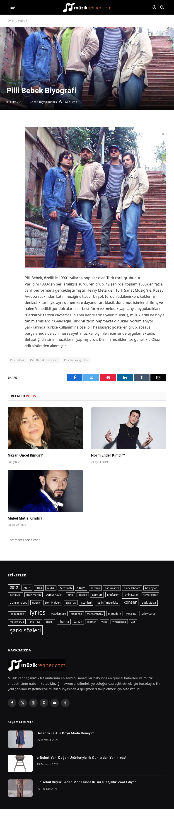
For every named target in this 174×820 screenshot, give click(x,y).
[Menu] (13, 7)
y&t (133, 621)
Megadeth (114, 613)
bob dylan (151, 588)
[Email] (12, 176)
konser (130, 602)
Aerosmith (66, 588)
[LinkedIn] (12, 155)
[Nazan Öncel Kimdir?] (45, 428)
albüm (81, 588)
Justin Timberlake (107, 602)
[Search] (161, 7)
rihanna (63, 622)
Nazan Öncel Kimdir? (25, 455)
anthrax (95, 588)
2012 (14, 587)
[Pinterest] (12, 166)
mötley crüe (17, 621)
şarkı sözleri (25, 630)
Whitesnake (119, 621)
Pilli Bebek (17, 360)
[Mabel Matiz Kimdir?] (45, 491)
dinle (70, 594)
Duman (97, 595)
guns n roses (18, 602)
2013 (27, 587)
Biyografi (21, 21)
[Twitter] (12, 145)
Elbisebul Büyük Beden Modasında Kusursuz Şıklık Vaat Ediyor (86, 782)
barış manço (112, 588)
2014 (39, 588)
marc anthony (95, 613)
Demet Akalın (54, 594)
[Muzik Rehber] (87, 7)
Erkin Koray (131, 594)
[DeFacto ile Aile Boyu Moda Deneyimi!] (20, 739)
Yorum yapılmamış (45, 102)
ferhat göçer (150, 594)
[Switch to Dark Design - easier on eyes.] (154, 7)
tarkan (78, 621)
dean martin (33, 594)
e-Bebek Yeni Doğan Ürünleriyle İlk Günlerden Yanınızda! (81, 758)
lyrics (37, 612)
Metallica (131, 613)
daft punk (15, 594)
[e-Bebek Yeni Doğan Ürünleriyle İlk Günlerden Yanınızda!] (20, 763)
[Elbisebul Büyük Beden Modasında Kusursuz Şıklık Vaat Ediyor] (20, 788)
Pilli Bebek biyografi (44, 360)
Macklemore (58, 613)
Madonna (76, 613)
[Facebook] (12, 134)
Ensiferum (113, 594)
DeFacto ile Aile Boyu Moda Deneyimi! (66, 733)
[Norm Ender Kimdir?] (128, 428)
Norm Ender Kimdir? (108, 455)
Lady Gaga (149, 603)
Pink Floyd (35, 621)
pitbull (49, 621)
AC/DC (51, 588)
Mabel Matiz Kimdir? (25, 518)
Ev (9, 21)
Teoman (91, 621)
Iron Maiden (52, 602)
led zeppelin (17, 613)
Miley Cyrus (148, 613)
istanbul (86, 602)
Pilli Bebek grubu (76, 360)
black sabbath (132, 588)
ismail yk (70, 602)
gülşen (36, 602)
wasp (104, 621)
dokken (82, 594)
